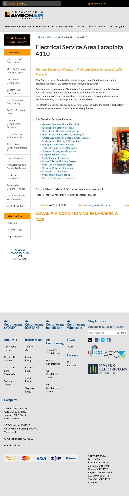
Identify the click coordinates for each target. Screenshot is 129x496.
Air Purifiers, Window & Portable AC (17, 147)
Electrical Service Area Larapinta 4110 (67, 37)
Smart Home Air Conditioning (15, 101)
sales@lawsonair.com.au (98, 205)
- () (119, 26)
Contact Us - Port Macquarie (10, 371)
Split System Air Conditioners (15, 60)
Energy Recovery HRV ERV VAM (16, 136)
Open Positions (72, 364)
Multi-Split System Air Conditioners (16, 71)
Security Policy (29, 379)
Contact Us (104, 26)
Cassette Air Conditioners (13, 91)
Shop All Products (16, 205)
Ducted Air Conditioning (53, 351)
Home (41, 37)
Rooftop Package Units (16, 112)
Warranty (91, 26)
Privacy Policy (29, 359)
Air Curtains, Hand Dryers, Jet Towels (16, 166)
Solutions (27, 26)
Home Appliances (16, 157)
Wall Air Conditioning (53, 362)
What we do (11, 26)
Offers (78, 26)
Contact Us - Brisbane (10, 348)
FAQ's (70, 346)
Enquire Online (14, 236)
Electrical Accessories (13, 177)
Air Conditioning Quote (53, 388)
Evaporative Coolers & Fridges (16, 187)
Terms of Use (29, 348)
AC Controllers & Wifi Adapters (16, 197)
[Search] (4, 3)
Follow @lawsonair (19, 251)
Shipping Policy (29, 390)
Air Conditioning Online (53, 374)
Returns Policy (14, 229)
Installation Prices (61, 26)
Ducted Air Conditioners (13, 81)
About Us (12, 222)
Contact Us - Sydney (10, 359)
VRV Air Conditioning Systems (13, 124)
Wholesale (42, 26)
